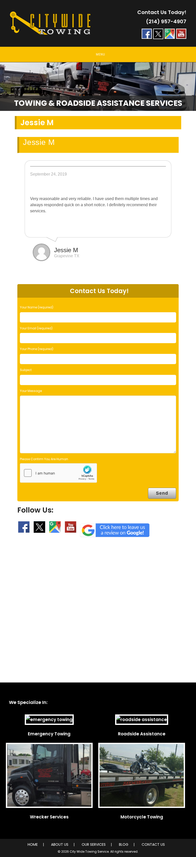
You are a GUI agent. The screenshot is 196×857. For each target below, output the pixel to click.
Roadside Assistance (141, 734)
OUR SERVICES (94, 844)
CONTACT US (153, 844)
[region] (98, 86)
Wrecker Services (49, 817)
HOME (33, 844)
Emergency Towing (49, 734)
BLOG (123, 844)
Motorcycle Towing (141, 817)
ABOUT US (59, 844)
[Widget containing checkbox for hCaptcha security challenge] (58, 473)
